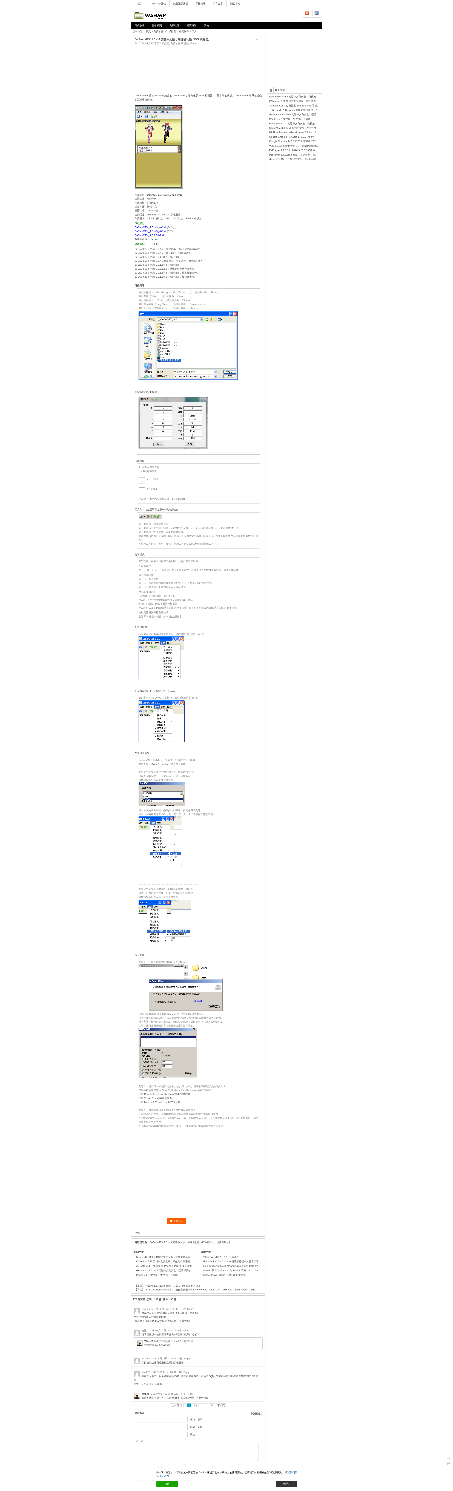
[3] (157, 244)
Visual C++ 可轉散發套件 (158, 1098)
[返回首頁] (139, 3)
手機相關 (200, 3)
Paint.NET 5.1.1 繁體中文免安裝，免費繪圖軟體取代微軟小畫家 (304, 123)
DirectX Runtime (160, 764)
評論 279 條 (190, 43)
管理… (286, 1483)
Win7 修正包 (159, 3)
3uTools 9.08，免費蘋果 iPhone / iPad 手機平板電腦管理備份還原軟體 (175, 1265)
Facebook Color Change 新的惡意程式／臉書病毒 (231, 1261)
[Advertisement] (198, 68)
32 (212, 1405)
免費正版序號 (180, 3)
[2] (153, 244)
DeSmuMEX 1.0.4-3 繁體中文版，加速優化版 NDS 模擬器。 (183, 1242)
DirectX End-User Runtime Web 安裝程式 (167, 1094)
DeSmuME (179, 95)
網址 (192, 1434)
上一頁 (175, 1405)
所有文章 (218, 3)
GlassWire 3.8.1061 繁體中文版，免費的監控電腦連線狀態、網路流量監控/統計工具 (315, 127)
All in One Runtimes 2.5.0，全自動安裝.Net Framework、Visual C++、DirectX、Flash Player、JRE (200, 1289)
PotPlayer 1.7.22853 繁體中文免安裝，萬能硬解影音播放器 (302, 154)
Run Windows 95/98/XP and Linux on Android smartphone (235, 1265)
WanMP (148, 1341)
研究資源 (192, 25)
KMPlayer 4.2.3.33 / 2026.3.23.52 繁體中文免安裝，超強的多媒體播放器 (309, 150)
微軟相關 (157, 25)
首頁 (148, 31)
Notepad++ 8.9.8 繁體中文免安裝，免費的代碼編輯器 (165, 1257)
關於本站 (235, 3)
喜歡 (178, 1220)
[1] (149, 244)
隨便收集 (140, 25)
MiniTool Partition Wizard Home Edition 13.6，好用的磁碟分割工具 (306, 132)
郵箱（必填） (197, 1427)
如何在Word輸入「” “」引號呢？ (221, 1257)
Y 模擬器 (171, 31)
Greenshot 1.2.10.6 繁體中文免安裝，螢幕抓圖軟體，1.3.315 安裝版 (174, 1270)
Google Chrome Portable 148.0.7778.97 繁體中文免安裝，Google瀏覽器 (309, 136)
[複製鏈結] (224, 1242)
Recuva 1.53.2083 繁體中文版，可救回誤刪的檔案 (172, 1285)
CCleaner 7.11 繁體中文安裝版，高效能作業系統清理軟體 (168, 1261)
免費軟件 (174, 25)
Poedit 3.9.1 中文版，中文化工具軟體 (157, 1274)
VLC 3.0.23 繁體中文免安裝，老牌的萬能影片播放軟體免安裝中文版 (306, 145)
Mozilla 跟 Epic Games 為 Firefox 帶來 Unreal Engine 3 (234, 1270)
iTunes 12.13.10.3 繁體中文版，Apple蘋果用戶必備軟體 (300, 159)
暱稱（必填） (197, 1419)
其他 (206, 25)
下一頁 (221, 1405)
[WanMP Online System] (152, 14)
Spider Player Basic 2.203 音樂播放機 (224, 1274)
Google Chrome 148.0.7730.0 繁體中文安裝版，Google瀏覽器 (304, 141)
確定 (167, 1483)
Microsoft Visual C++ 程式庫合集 (162, 1102)
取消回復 (256, 1413)
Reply (190, 1308)
